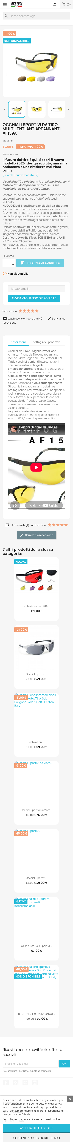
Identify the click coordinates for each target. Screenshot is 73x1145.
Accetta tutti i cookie (36, 1128)
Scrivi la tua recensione (39, 535)
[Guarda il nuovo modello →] (20, 175)
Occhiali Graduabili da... (36, 606)
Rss (15, 1082)
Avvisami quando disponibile (34, 298)
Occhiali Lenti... (36, 742)
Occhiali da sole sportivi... (36, 946)
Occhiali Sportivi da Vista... (36, 810)
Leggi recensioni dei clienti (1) (25, 318)
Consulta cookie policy (16, 1119)
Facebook (6, 1082)
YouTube (25, 1082)
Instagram (35, 1082)
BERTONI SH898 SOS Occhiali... (36, 1013)
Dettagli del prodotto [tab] (46, 342)
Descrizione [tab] (19, 342)
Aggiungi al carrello (40, 263)
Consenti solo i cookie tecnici (36, 1138)
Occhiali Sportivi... (36, 674)
